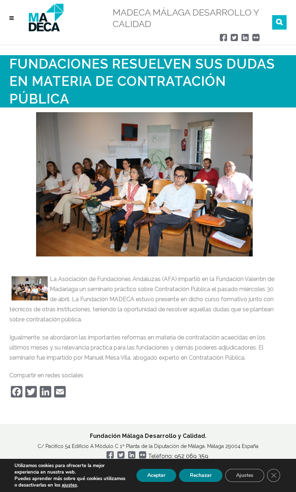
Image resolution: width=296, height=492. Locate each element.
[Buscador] (279, 22)
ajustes (69, 485)
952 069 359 (191, 456)
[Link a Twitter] (234, 39)
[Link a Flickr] (256, 39)
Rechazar (201, 475)
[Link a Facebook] (223, 39)
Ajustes (244, 475)
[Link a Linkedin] (245, 39)
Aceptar (156, 475)
